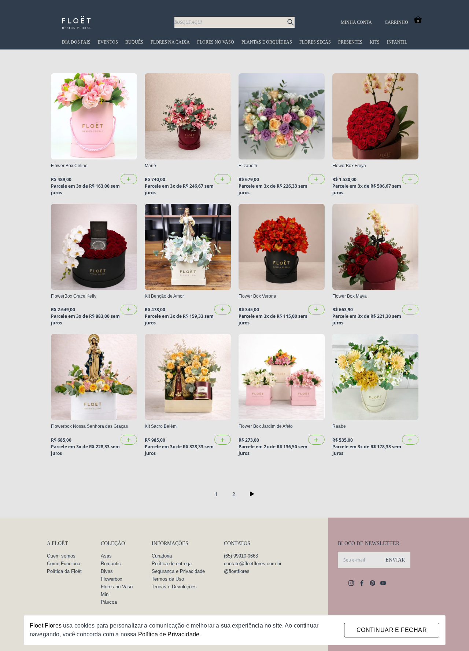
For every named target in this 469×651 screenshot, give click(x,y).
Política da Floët (64, 571)
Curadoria (162, 556)
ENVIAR (395, 560)
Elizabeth (248, 165)
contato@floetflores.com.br (252, 563)
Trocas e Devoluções (174, 586)
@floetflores (237, 571)
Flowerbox (111, 579)
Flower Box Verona (257, 296)
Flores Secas (315, 42)
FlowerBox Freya (349, 165)
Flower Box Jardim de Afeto (266, 426)
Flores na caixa (170, 42)
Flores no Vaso (215, 42)
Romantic (111, 563)
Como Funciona (63, 563)
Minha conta (356, 22)
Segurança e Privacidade (178, 571)
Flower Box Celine (69, 165)
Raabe (339, 426)
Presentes (350, 42)
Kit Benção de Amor (164, 296)
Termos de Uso (168, 579)
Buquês (134, 42)
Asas (106, 556)
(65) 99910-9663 (241, 556)
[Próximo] (252, 494)
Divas (107, 571)
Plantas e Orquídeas (266, 42)
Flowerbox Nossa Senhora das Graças (89, 426)
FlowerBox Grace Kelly (73, 296)
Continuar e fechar (392, 630)
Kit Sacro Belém (161, 426)
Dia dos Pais (76, 42)
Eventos (108, 42)
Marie (150, 165)
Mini (105, 594)
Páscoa (109, 602)
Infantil (397, 42)
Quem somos (61, 556)
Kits (375, 42)
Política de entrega (172, 563)
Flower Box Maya (349, 296)
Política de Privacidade (168, 634)
